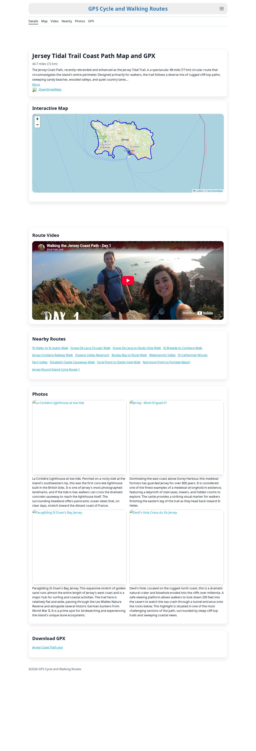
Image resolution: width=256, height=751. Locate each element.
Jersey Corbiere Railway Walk (52, 355)
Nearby (67, 21)
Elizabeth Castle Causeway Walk (72, 362)
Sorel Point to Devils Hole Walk (119, 362)
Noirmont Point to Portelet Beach (166, 362)
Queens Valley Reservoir (92, 355)
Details (33, 21)
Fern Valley (40, 362)
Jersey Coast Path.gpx (47, 647)
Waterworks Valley (162, 355)
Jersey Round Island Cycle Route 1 (56, 369)
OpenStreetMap (49, 89)
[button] (127, 150)
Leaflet (199, 190)
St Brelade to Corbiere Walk (182, 348)
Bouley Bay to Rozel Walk (129, 355)
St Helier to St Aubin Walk (50, 348)
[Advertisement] (128, 36)
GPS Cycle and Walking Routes (128, 8)
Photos (80, 21)
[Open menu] (222, 8)
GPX (91, 21)
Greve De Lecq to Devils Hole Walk (137, 348)
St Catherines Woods (192, 355)
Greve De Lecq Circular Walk (90, 348)
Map (44, 21)
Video (55, 21)
